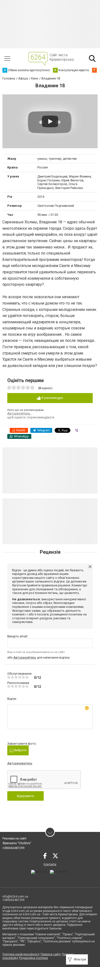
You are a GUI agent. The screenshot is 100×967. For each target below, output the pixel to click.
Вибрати (19, 750)
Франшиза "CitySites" (16, 843)
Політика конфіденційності (21, 954)
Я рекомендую (52, 398)
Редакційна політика (33, 958)
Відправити (25, 796)
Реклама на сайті (14, 838)
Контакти (50, 864)
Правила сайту (51, 954)
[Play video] (50, 121)
